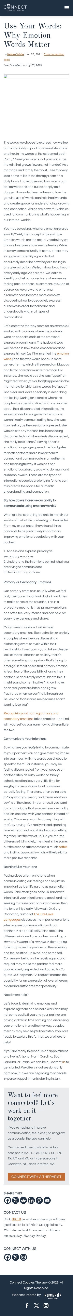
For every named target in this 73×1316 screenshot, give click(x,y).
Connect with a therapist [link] (36, 1177)
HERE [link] (16, 1219)
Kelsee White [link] (15, 54)
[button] (27, 1306)
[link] (15, 11)
